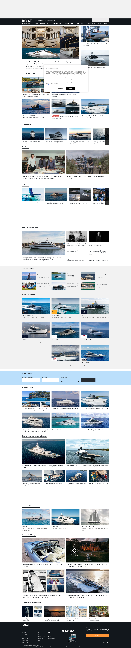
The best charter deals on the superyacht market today (43, 466)
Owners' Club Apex (73, 564)
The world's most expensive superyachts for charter (91, 466)
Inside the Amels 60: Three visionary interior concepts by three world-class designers (73, 285)
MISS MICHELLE (28, 315)
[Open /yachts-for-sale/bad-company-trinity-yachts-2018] (95, 353)
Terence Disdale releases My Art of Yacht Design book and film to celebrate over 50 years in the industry (42, 177)
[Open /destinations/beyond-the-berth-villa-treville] (99, 611)
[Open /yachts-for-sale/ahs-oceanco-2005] (65, 353)
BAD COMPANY (86, 363)
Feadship (84, 342)
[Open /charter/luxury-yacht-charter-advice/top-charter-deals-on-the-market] (43, 451)
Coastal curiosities (72, 619)
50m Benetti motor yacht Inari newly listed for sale (65, 408)
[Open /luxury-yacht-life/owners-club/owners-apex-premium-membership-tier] (87, 550)
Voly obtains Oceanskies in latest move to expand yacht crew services (98, 259)
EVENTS (99, 23)
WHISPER (55, 340)
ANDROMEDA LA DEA (88, 526)
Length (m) (64, 377)
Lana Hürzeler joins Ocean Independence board (97, 244)
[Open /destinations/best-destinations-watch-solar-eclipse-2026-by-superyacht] (54, 611)
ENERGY (25, 340)
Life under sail (27, 595)
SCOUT (84, 315)
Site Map (49, 636)
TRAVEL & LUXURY (80, 23)
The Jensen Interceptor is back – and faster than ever (42, 565)
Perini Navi (84, 528)
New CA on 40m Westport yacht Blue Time (93, 430)
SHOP (72, 20)
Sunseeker (54, 528)
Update (68, 250)
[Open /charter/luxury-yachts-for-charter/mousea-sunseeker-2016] (65, 517)
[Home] (28, 21)
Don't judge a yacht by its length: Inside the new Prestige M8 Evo (102, 276)
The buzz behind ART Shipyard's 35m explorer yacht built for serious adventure (32, 142)
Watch (25, 176)
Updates (56, 116)
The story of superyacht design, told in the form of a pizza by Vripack (86, 177)
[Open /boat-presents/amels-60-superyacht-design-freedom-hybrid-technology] (59, 286)
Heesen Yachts (26, 528)
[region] (66, 78)
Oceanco (54, 365)
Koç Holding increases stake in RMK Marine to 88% (76, 250)
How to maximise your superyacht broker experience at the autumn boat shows (72, 276)
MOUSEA (55, 526)
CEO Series (92, 250)
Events (49, 631)
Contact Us (24, 634)
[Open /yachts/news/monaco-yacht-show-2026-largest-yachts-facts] (65, 106)
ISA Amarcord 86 (27, 116)
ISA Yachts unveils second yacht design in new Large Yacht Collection (34, 116)
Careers (24, 636)
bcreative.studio (51, 638)
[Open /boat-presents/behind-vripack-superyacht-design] (87, 162)
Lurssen (54, 342)
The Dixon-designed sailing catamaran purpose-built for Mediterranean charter (43, 276)
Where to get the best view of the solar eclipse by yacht (54, 619)
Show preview (27, 258)
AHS (53, 363)
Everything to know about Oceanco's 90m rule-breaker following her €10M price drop (56, 202)
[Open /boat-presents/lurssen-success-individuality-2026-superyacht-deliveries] (95, 58)
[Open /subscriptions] (71, 638)
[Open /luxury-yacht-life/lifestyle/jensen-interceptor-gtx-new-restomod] (43, 550)
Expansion (69, 259)
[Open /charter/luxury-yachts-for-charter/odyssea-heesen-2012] (36, 517)
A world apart (26, 619)
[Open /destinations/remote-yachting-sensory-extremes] (32, 611)
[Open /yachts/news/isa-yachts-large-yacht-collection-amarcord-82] (36, 106)
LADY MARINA (86, 340)
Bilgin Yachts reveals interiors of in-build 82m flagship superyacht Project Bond (48, 63)
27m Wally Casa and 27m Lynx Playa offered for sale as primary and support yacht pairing (35, 409)
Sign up (97, 635)
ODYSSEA (25, 526)
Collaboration (70, 244)
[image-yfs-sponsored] (25, 313)
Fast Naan (84, 44)
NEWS (36, 23)
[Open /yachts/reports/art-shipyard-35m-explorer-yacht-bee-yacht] (33, 134)
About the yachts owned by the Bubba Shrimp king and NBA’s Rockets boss (78, 202)
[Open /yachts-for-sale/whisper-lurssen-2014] (65, 330)
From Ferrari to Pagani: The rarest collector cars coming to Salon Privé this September (43, 285)
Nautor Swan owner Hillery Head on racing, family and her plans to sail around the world (42, 596)
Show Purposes (60, 88)
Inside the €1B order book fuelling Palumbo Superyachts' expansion (102, 286)
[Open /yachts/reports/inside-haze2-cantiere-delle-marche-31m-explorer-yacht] (56, 134)
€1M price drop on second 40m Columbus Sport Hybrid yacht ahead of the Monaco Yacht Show (35, 430)
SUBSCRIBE (78, 20)
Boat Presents (41, 640)
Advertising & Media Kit (27, 631)
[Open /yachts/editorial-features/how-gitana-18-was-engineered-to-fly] (33, 194)
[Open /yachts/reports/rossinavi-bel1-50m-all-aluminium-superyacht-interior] (80, 134)
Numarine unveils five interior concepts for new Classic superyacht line (36, 95)
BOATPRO (106, 23)
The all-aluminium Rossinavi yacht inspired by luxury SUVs (79, 142)
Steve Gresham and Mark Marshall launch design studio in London (76, 244)
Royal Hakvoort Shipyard (88, 317)
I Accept (70, 88)
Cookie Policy (25, 640)
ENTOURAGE (56, 315)
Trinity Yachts (85, 365)
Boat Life (40, 638)
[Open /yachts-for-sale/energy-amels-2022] (36, 330)
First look (29, 62)
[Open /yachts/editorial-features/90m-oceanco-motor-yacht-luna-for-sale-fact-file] (56, 194)
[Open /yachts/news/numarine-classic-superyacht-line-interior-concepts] (36, 85)
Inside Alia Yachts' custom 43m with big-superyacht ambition (102, 142)
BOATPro (49, 632)
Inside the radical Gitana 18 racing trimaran (32, 202)
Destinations (41, 636)
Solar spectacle (48, 619)
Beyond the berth (93, 619)
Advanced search (102, 380)
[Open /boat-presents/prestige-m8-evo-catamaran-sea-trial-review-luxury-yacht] (88, 276)
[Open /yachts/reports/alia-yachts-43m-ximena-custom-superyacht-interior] (104, 134)
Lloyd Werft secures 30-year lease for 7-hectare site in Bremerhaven (76, 259)
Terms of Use (25, 638)
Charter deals (27, 466)
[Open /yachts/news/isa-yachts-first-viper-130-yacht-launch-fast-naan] (95, 34)
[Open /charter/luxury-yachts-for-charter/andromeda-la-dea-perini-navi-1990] (95, 517)
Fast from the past (28, 564)
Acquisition (92, 259)
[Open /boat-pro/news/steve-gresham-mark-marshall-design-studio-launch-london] (76, 236)
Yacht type (44, 377)
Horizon (24, 317)
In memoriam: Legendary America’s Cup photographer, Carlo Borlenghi (102, 202)
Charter (91, 483)
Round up (70, 466)
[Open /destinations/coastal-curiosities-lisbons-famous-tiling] (76, 611)
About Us (24, 632)
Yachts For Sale (42, 632)
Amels (53, 317)
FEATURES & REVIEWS (45, 23)
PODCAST (66, 20)
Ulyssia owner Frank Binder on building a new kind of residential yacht (87, 596)
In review (69, 483)
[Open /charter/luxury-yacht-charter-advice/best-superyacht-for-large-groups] (32, 476)
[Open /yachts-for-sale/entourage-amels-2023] (65, 306)
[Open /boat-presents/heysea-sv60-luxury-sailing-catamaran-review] (29, 276)
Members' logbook (73, 595)
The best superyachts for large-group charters (31, 484)
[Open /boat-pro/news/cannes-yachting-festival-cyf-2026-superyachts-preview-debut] (43, 243)
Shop (48, 634)
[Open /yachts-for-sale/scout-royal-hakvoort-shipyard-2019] (95, 306)
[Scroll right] (107, 136)
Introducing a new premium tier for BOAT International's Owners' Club (87, 565)
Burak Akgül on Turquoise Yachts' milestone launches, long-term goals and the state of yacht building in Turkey (98, 252)
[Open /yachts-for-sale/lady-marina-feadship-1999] (95, 330)
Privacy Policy (25, 642)
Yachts (40, 631)
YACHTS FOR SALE (56, 23)
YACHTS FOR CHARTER (68, 23)
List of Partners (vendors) (50, 84)
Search (88, 380)
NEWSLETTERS (87, 20)
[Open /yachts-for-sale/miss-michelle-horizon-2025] (36, 306)
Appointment (92, 244)
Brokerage (55, 94)
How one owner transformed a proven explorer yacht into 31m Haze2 (54, 142)
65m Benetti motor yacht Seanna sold (61, 430)
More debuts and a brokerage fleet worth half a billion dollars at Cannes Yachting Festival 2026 (42, 259)
